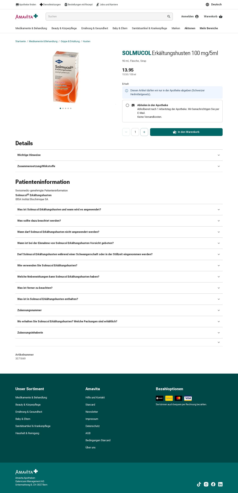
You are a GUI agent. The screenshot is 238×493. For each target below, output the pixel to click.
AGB (88, 433)
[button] (214, 4)
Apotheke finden (27, 4)
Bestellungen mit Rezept (80, 4)
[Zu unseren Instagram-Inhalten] (206, 484)
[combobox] (105, 16)
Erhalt (125, 84)
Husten (86, 41)
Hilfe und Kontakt (95, 397)
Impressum (91, 418)
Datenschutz (92, 426)
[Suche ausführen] (169, 16)
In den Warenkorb (188, 132)
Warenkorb (210, 16)
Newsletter (91, 411)
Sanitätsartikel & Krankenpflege (33, 426)
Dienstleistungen (52, 4)
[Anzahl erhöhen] (144, 132)
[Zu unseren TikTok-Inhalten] (199, 484)
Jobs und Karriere (109, 4)
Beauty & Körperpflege (28, 404)
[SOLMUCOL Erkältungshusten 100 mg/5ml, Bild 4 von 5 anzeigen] (68, 108)
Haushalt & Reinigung (27, 433)
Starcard (90, 404)
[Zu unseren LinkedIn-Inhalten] (220, 484)
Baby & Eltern (22, 418)
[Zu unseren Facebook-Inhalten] (213, 484)
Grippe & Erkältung (70, 41)
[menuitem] (31, 28)
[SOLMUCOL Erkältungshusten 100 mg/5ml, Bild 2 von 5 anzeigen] (63, 108)
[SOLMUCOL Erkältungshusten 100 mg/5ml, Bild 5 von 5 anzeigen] (70, 108)
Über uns (90, 447)
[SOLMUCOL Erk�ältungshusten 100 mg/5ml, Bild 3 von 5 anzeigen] (65, 108)
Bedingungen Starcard (97, 440)
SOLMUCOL (136, 53)
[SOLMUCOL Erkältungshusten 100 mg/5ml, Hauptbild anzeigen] (60, 108)
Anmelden (187, 16)
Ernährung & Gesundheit (28, 411)
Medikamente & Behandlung (43, 41)
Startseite (20, 41)
